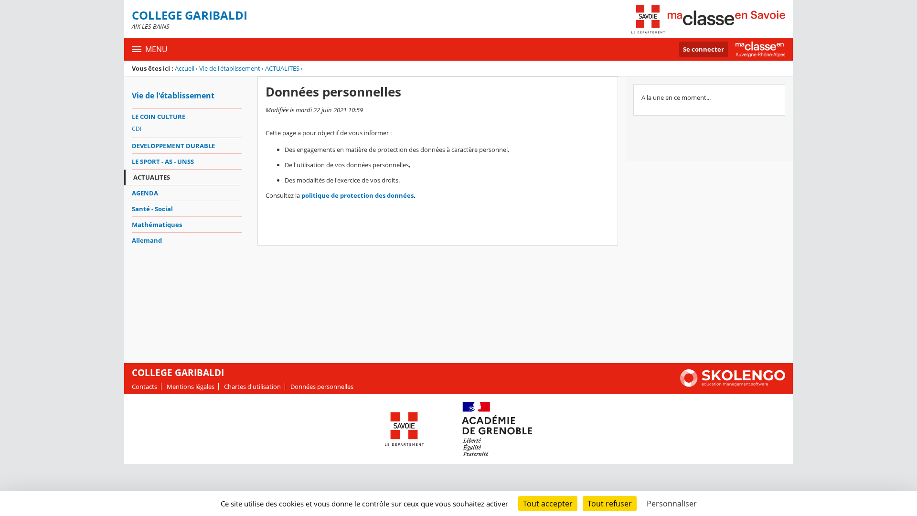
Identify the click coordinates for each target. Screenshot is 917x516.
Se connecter (703, 49)
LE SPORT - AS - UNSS (163, 161)
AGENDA (145, 193)
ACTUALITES (282, 68)
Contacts (144, 386)
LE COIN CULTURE (158, 116)
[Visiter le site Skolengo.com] (732, 384)
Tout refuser (609, 503)
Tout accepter (548, 503)
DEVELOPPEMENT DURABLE (173, 145)
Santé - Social (152, 208)
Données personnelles (321, 386)
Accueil (184, 68)
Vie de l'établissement (229, 68)
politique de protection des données (357, 195)
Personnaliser (672, 503)
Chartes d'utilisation (252, 386)
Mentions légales (190, 386)
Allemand (147, 240)
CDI (136, 129)
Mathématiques (157, 224)
